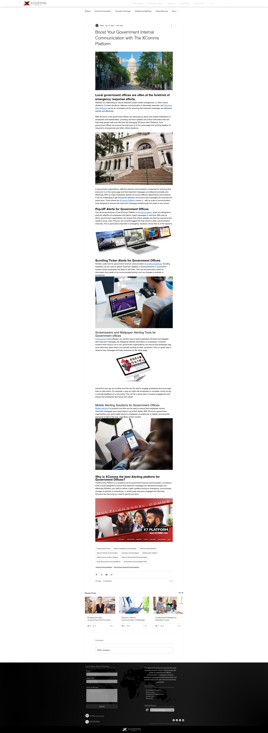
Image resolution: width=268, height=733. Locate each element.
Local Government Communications (108, 561)
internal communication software (107, 557)
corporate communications (130, 553)
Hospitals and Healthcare (143, 11)
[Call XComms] (87, 722)
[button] (138, 3)
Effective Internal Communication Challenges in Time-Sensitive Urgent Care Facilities (134, 618)
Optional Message (92, 687)
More (174, 11)
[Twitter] (177, 720)
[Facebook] (174, 720)
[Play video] (134, 520)
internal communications (148, 548)
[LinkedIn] (180, 720)
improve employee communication (125, 548)
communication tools (103, 548)
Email (88, 671)
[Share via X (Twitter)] (101, 575)
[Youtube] (183, 720)
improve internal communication (107, 553)
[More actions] (171, 25)
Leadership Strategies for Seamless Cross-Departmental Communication (167, 618)
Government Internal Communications (126, 567)
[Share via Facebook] (96, 575)
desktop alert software (149, 553)
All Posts (87, 11)
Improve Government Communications (134, 557)
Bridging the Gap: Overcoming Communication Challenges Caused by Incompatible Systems (99, 618)
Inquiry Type (90, 678)
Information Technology (123, 11)
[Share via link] (112, 575)
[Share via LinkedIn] (107, 575)
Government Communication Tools (135, 561)
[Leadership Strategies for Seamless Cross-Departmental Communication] (168, 605)
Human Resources (162, 11)
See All (181, 593)
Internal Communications (103, 11)
